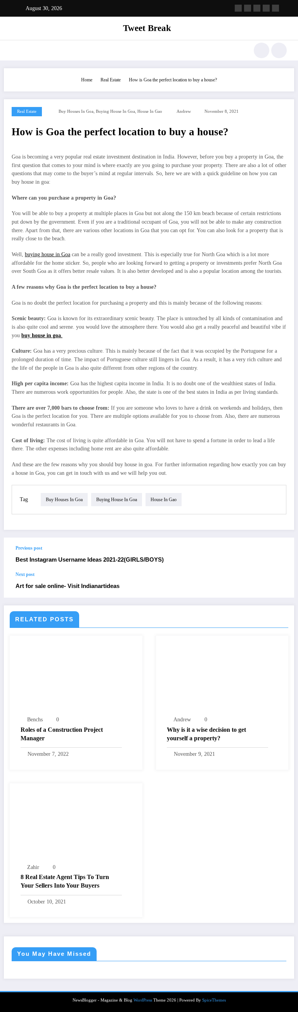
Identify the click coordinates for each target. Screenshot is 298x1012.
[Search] (261, 50)
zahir (33, 867)
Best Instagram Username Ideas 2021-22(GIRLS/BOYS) (90, 559)
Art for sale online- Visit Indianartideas (68, 586)
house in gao (149, 111)
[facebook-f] (238, 8)
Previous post (29, 548)
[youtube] (275, 8)
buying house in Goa (115, 111)
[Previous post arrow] (280, 554)
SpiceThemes (214, 1000)
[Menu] (15, 50)
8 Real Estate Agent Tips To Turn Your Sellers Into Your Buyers (65, 881)
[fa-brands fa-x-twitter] (247, 8)
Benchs (35, 719)
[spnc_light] (279, 50)
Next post (25, 574)
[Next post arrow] (280, 585)
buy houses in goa (76, 111)
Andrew (184, 111)
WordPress (142, 1000)
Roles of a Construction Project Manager (62, 733)
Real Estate (26, 111)
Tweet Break (147, 28)
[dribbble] (256, 8)
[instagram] (266, 8)
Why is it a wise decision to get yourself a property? (206, 733)
